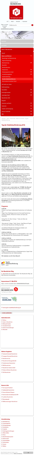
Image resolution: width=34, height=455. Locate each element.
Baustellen (4, 65)
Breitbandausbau (6, 67)
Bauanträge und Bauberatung (9, 58)
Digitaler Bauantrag (6, 60)
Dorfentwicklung (5, 87)
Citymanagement (6, 423)
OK (28, 452)
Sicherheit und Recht (6, 103)
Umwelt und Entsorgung (7, 108)
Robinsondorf (6, 438)
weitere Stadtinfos (6, 111)
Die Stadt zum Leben (7, 84)
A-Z (7, 21)
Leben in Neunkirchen (6, 49)
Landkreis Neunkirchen (8, 397)
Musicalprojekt (6, 399)
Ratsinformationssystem (8, 436)
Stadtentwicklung (6, 76)
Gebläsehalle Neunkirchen (8, 390)
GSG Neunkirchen (6, 372)
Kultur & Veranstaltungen (8, 327)
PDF (2, 275)
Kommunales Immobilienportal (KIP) (10, 394)
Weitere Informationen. (18, 453)
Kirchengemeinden (6, 92)
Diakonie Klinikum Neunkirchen (10, 370)
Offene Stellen (6, 432)
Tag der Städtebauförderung (9, 79)
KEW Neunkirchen (7, 365)
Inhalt (12, 21)
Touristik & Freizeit (7, 325)
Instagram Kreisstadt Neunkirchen (10, 356)
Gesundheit (4, 89)
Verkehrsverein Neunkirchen (9, 363)
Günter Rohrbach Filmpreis (8, 392)
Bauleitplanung (5, 63)
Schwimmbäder (6, 440)
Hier (4, 273)
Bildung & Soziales (7, 323)
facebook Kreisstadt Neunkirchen (10, 354)
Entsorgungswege (7, 425)
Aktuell (3, 53)
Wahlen (4, 446)
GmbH (9, 184)
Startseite (24, 21)
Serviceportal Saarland (7, 387)
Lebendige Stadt (6, 95)
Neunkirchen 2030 (6, 98)
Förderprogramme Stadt (7, 72)
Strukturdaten (6, 442)
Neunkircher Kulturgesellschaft (9, 360)
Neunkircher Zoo (6, 358)
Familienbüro (5, 427)
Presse (4, 434)
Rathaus (4, 320)
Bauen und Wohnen (6, 56)
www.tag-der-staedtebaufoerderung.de (12, 307)
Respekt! (4, 100)
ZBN (3, 114)
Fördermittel (5, 69)
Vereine (4, 444)
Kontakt (18, 21)
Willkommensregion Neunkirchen (10, 401)
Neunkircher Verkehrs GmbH (9, 367)
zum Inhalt (3, 45)
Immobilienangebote (7, 74)
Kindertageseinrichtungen (8, 431)
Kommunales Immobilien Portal (9, 81)
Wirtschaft (5, 329)
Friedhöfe (5, 429)
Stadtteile (4, 106)
